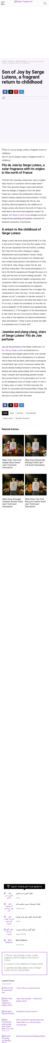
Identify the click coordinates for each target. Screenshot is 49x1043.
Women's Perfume (22, 418)
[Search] (45, 3)
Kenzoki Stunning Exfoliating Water (30, 1036)
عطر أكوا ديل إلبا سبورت (25, 929)
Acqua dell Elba (21, 934)
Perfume (11, 61)
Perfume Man (31, 413)
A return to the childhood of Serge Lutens (24, 964)
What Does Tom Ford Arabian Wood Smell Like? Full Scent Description (11, 464)
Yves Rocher (20, 945)
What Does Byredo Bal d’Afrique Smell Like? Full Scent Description (35, 462)
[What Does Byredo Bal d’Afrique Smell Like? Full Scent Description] (36, 436)
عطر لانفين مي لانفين (24, 893)
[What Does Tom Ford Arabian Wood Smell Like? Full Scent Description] (13, 436)
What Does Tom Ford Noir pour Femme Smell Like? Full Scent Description (35, 503)
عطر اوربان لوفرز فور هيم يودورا (28, 917)
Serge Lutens (8, 418)
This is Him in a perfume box (28, 988)
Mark (12, 413)
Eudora (18, 921)
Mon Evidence (21, 940)
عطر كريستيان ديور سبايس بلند (28, 904)
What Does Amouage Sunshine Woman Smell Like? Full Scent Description (12, 503)
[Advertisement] (24, 32)
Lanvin (18, 898)
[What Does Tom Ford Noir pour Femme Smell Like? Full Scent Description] (36, 475)
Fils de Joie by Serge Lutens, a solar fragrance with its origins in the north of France (21, 957)
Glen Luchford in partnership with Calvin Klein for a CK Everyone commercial (30, 1022)
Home (4, 61)
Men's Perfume (21, 61)
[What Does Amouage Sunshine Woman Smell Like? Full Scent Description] (13, 475)
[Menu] (3, 3)
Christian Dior (20, 908)
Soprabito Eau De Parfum (26, 1011)
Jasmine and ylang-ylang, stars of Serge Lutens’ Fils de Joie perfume (22, 969)
